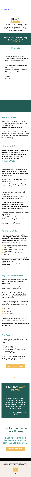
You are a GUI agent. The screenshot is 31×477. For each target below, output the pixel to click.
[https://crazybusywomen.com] (6, 9)
